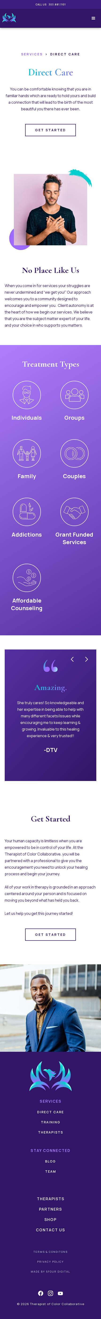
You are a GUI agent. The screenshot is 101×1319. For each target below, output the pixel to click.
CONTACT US (50, 1230)
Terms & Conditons (50, 1251)
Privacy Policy (50, 1261)
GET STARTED (50, 130)
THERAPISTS (50, 1132)
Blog (50, 1161)
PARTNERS (50, 1209)
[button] (91, 18)
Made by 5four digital (50, 1271)
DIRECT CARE (50, 1112)
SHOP (50, 1219)
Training (50, 1122)
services (32, 54)
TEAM (50, 1171)
